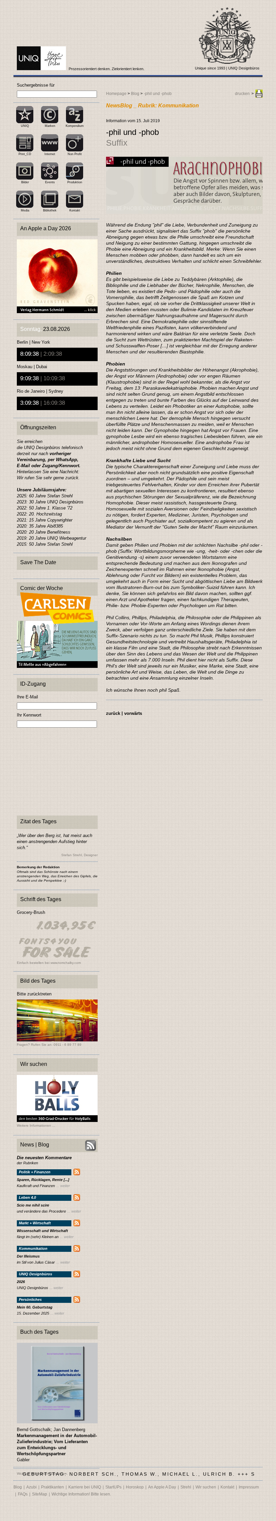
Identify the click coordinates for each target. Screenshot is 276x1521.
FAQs (23, 1494)
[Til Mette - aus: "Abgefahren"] (57, 666)
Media (25, 210)
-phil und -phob (158, 93)
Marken (50, 126)
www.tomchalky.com (65, 963)
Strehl (185, 1487)
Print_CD (25, 154)
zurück (113, 713)
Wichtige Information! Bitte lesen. (81, 1494)
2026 (21, 1282)
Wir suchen (206, 1487)
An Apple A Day (162, 1487)
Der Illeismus (28, 1256)
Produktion (74, 182)
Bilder (25, 182)
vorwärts (133, 713)
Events (50, 182)
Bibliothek (50, 210)
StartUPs (113, 1487)
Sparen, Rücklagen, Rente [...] (43, 1180)
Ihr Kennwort (29, 715)
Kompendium (75, 126)
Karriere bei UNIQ (84, 1487)
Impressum (249, 1487)
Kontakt (74, 210)
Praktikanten (52, 1487)
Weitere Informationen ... (36, 1125)
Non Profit (75, 154)
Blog (135, 93)
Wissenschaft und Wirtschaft (42, 1231)
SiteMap (39, 1494)
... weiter (63, 1186)
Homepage (116, 93)
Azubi (31, 1487)
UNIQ (25, 126)
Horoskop (135, 1487)
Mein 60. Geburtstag (35, 1307)
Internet (49, 154)
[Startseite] (42, 69)
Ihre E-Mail (27, 697)
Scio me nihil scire (33, 1205)
